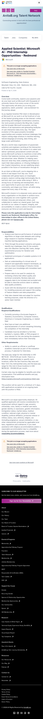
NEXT (3, 569)
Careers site (18, 220)
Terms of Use (6, 692)
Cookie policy (26, 481)
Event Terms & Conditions (10, 697)
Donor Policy (6, 702)
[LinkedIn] (12, 10)
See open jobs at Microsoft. (16, 68)
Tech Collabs (6, 577)
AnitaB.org (27, 707)
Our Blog (4, 663)
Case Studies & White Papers (11, 622)
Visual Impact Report (8, 633)
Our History (5, 515)
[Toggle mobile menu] (39, 3)
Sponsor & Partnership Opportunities (13, 597)
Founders (5, 551)
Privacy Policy (6, 689)
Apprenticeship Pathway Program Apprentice (16, 566)
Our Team (5, 519)
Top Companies (6, 637)
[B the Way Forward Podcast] (29, 713)
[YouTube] (21, 713)
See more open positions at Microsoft (21, 462)
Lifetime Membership (8, 562)
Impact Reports (6, 629)
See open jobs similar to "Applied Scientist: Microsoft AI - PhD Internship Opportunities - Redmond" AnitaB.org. (21, 73)
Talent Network (6, 555)
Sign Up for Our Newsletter (20, 501)
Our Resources (6, 660)
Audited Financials (7, 530)
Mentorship (5, 543)
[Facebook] (8, 10)
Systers (4, 608)
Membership (6, 558)
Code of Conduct (7, 699)
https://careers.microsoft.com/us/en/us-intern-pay (21, 379)
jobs (14, 38)
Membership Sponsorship (10, 601)
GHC (3, 580)
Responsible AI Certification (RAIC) (12, 573)
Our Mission (5, 512)
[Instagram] (4, 10)
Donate (4, 590)
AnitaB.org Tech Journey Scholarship (13, 650)
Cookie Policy (6, 694)
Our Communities (7, 605)
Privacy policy (17, 481)
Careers (4, 534)
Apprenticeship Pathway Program (12, 547)
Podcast (4, 667)
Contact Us (5, 677)
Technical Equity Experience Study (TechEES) (16, 625)
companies (23, 38)
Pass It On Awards (7, 646)
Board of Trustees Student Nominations (14, 526)
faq (35, 10)
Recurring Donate (7, 594)
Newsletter (5, 680)
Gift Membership (7, 612)
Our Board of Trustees (9, 523)
